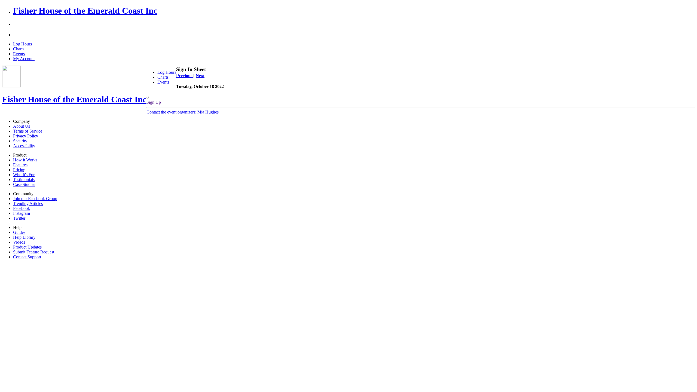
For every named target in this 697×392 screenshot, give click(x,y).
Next (200, 75)
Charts (18, 49)
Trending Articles (28, 203)
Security (20, 141)
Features (20, 165)
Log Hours (22, 44)
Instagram (21, 213)
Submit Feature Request (33, 252)
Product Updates (27, 247)
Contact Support (27, 257)
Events (19, 53)
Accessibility (24, 145)
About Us (21, 126)
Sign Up (153, 102)
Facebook (21, 208)
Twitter (19, 218)
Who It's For (24, 174)
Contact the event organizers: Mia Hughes (182, 112)
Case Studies (24, 184)
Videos (19, 242)
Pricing (19, 169)
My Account (24, 58)
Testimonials (24, 179)
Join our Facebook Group (35, 198)
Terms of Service (27, 131)
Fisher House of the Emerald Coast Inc (85, 11)
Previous (184, 75)
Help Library (24, 237)
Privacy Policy (25, 136)
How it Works (25, 160)
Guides (19, 232)
